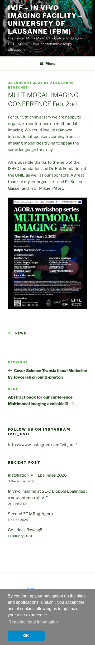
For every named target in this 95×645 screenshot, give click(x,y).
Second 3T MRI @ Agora (30, 514)
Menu (50, 63)
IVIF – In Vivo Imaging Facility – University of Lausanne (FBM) (45, 19)
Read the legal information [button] (33, 622)
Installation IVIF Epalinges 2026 (37, 475)
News (21, 333)
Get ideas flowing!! (25, 530)
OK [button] (26, 635)
